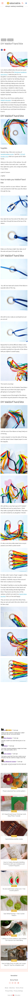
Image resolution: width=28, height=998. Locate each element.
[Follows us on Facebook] (10, 983)
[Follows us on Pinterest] (12, 983)
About (6, 987)
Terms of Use (19, 987)
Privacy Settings (18, 991)
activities (10, 40)
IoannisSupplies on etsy (7, 154)
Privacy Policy (9, 991)
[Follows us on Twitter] (18, 983)
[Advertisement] (14, 22)
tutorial (4, 40)
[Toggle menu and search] (2, 3)
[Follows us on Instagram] (15, 983)
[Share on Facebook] (2, 50)
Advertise (12, 987)
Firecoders (17, 995)
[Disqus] (14, 705)
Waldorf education (6, 100)
